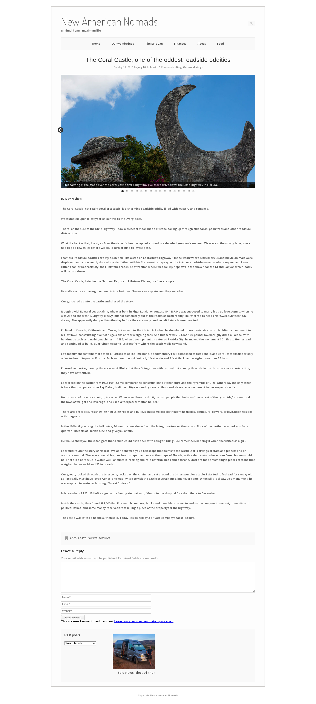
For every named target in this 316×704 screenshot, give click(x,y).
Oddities (104, 538)
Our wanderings (123, 44)
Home (96, 44)
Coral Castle (78, 538)
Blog (179, 67)
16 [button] (193, 191)
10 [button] (165, 191)
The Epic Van (154, 44)
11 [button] (170, 191)
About (202, 44)
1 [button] (122, 191)
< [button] (61, 130)
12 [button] (174, 191)
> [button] (249, 130)
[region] (158, 131)
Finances (180, 44)
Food (220, 44)
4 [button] (137, 191)
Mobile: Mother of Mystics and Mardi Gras (139, 674)
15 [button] (189, 191)
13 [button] (179, 191)
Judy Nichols (145, 67)
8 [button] (156, 191)
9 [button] (160, 191)
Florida (92, 538)
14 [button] (184, 191)
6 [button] (146, 191)
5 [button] (141, 191)
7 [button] (151, 191)
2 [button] (127, 191)
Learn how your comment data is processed (143, 621)
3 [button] (132, 191)
